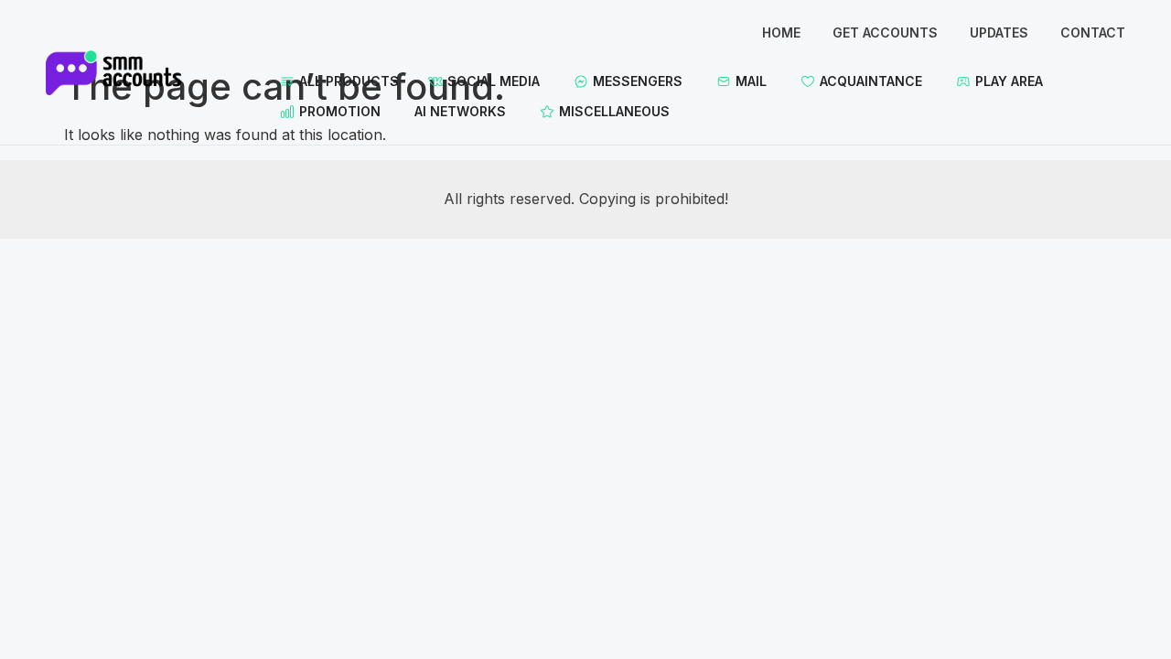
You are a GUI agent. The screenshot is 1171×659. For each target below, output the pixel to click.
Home (781, 32)
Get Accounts (885, 32)
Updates (999, 32)
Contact (1092, 32)
